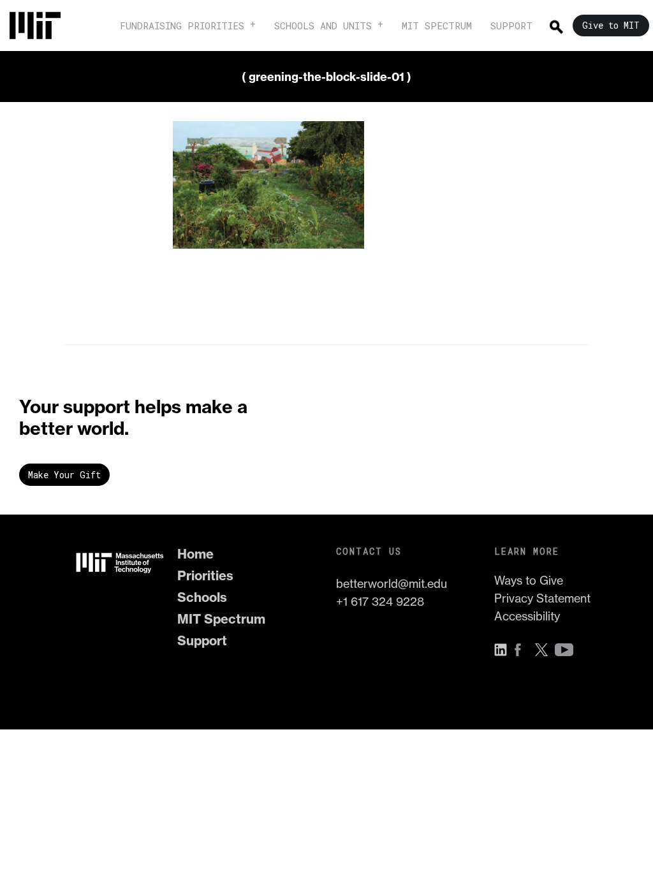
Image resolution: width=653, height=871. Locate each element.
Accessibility (527, 616)
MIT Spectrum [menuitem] (437, 25)
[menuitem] (41, 25)
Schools (202, 597)
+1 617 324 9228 (380, 601)
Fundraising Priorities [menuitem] (182, 25)
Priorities (205, 575)
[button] (503, 649)
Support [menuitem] (511, 25)
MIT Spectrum (221, 619)
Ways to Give (528, 580)
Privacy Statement (542, 598)
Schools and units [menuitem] (323, 25)
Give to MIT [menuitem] (611, 25)
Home (195, 554)
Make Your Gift (64, 475)
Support (202, 640)
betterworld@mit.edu (391, 583)
